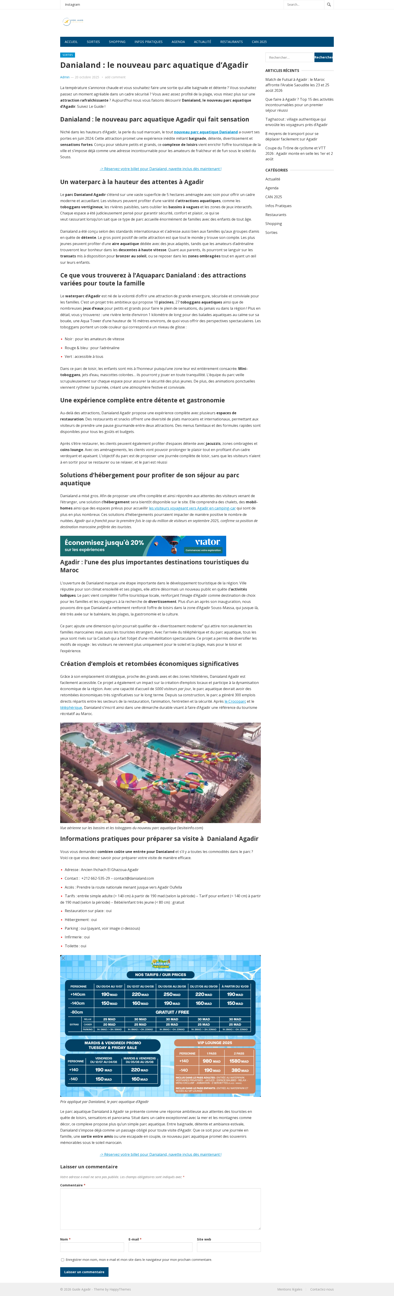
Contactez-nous (322, 1289)
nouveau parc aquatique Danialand (206, 132)
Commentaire (73, 1185)
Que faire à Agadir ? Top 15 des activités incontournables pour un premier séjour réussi (299, 105)
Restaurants (231, 42)
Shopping (117, 42)
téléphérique (71, 707)
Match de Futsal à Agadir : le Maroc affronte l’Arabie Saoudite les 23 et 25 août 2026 (297, 85)
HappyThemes (120, 1289)
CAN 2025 (259, 42)
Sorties (93, 42)
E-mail (135, 1239)
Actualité (202, 42)
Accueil (71, 42)
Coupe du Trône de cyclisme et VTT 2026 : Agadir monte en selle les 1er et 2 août (299, 153)
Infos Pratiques (278, 205)
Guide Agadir (81, 1289)
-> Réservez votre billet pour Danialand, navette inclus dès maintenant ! (160, 168)
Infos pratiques (149, 42)
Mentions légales (289, 1289)
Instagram (72, 4)
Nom (65, 1239)
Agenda (178, 42)
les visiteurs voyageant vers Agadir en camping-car (192, 508)
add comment (115, 77)
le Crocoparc (235, 701)
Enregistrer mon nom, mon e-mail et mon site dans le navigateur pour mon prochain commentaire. (139, 1259)
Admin (65, 77)
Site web (204, 1239)
